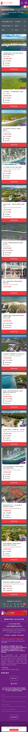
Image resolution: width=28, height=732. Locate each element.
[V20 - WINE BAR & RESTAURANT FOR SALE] (14, 270)
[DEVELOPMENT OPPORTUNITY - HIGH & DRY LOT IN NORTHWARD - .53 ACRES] (14, 533)
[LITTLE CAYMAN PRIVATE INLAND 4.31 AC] (14, 232)
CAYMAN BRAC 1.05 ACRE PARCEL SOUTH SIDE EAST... (13, 53)
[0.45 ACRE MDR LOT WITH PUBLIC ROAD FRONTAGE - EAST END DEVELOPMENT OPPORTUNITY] (14, 456)
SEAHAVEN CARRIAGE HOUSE (11, 582)
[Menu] (26, 3)
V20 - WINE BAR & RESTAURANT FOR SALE (13, 282)
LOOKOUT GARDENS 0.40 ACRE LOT (14, 354)
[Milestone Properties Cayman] (7, 2)
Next (22, 606)
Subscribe (14, 717)
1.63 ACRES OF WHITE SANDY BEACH (12, 129)
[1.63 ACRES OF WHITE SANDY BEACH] (14, 118)
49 (18, 604)
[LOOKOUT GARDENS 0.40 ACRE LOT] (14, 343)
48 (14, 604)
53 (7, 606)
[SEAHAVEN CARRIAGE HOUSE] (14, 571)
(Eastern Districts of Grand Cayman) (11, 169)
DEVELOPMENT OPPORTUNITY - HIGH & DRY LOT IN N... (12, 544)
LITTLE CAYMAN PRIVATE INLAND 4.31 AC (13, 243)
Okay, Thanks (14, 729)
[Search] (22, 3)
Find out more (19, 727)
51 (24, 604)
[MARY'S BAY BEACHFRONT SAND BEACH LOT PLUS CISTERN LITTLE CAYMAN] (14, 380)
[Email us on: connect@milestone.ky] (27, 7)
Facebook (7, 635)
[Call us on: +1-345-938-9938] (25, 7)
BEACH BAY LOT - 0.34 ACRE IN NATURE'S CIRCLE (12, 505)
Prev (4, 604)
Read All (14, 678)
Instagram (20, 635)
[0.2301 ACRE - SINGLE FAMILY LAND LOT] (14, 193)
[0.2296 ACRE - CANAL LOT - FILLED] (14, 419)
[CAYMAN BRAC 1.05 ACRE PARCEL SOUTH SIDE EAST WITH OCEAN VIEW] (14, 42)
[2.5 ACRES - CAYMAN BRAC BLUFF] (14, 81)
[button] (7, 21)
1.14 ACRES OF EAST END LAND (12, 167)
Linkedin (13, 635)
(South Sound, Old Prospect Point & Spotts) (13, 431)
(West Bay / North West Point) (10, 284)
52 (4, 606)
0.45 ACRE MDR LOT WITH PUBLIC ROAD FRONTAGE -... (13, 467)
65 (18, 606)
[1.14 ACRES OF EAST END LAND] (14, 156)
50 (21, 604)
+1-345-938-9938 (14, 624)
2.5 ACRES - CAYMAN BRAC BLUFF (13, 91)
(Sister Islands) (6, 56)
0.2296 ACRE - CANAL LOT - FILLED (13, 429)
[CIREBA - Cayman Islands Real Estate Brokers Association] (14, 683)
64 (15, 606)
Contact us (4, 12)
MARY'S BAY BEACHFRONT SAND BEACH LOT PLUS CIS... (13, 391)
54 (11, 606)
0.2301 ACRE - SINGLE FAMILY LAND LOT (13, 204)
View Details (14, 69)
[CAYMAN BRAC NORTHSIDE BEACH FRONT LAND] (14, 305)
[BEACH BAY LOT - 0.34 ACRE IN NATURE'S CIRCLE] (14, 494)
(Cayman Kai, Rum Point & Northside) (12, 207)
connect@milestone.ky (14, 626)
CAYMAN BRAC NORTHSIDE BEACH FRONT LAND (13, 316)
